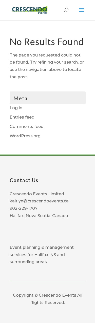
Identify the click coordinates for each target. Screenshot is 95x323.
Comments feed (27, 126)
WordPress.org (25, 136)
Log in (16, 107)
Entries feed (22, 117)
